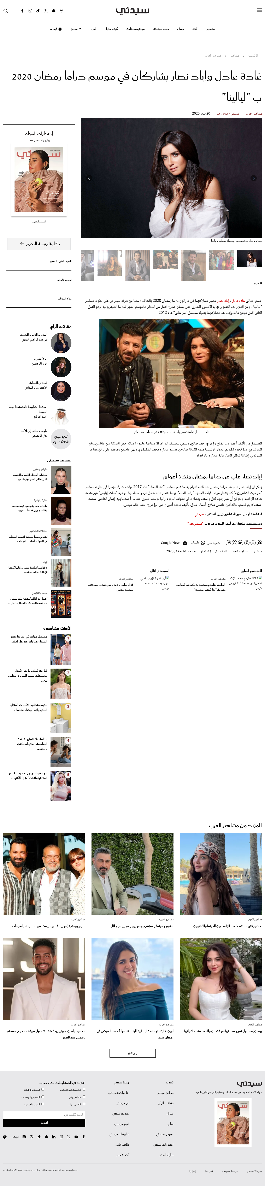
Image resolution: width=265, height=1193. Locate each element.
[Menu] (259, 10)
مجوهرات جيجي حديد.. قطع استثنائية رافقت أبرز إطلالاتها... (28, 775)
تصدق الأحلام (64, 280)
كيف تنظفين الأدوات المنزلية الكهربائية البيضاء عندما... (28, 707)
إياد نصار (223, 301)
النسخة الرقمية (39, 222)
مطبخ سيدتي (165, 1093)
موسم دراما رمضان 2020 (181, 551)
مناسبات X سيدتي (118, 1093)
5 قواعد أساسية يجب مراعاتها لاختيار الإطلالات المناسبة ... (27, 570)
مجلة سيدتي (121, 1082)
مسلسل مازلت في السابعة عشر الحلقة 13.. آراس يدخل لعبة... (29, 639)
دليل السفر (166, 1155)
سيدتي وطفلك (135, 29)
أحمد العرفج (40, 417)
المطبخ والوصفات (31, 1097)
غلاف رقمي (122, 1145)
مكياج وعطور (40, 469)
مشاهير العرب (254, 114)
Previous (254, 178)
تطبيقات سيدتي (119, 1134)
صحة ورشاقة (161, 29)
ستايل (169, 1114)
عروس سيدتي (164, 1134)
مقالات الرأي (60, 326)
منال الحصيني (39, 436)
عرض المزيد (132, 1053)
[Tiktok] (38, 11)
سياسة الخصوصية (230, 1171)
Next (89, 178)
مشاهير (211, 29)
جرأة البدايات (64, 299)
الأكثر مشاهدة (57, 628)
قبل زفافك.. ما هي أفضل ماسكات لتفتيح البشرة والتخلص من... (27, 675)
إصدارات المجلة (39, 134)
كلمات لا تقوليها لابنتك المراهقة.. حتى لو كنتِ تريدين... (32, 744)
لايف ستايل (111, 29)
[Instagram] (30, 11)
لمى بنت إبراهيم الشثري (34, 340)
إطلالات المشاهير (38, 531)
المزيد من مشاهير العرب (235, 825)
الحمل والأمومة (32, 1104)
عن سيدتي (122, 1103)
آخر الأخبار (123, 1155)
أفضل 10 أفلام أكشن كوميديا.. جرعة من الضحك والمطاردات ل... (27, 601)
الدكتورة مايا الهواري (36, 388)
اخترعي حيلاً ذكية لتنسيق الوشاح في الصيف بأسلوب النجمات (28, 539)
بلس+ (93, 29)
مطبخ (74, 29)
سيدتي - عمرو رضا (228, 114)
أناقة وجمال (75, 1104)
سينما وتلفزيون (39, 593)
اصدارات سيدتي (163, 1145)
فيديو (53, 29)
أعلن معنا (209, 1171)
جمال (180, 29)
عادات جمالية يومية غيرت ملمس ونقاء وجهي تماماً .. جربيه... (29, 508)
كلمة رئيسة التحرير (43, 244)
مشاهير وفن (75, 1097)
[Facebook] (22, 11)
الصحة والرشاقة (32, 1090)
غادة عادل (238, 301)
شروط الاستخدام (254, 1171)
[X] (46, 11)
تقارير (170, 1124)
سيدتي (199, 514)
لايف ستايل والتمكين (70, 1090)
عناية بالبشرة (40, 500)
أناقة (195, 29)
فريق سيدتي (121, 1124)
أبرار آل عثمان (39, 364)
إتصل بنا (192, 1171)
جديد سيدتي (59, 460)
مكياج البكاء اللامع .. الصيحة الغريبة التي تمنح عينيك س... (30, 477)
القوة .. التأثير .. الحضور (60, 261)
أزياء (45, 562)
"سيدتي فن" (195, 523)
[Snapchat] (54, 11)
